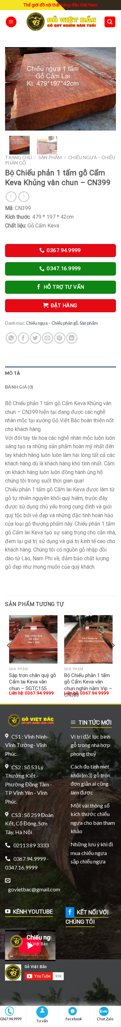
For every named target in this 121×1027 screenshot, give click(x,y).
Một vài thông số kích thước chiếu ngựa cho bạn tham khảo (93, 818)
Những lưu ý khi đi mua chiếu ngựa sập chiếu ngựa (92, 852)
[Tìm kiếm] (110, 22)
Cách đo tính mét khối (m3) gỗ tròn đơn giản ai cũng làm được (90, 779)
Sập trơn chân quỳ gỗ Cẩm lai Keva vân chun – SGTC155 (32, 682)
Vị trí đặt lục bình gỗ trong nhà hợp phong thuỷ (90, 745)
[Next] (105, 88)
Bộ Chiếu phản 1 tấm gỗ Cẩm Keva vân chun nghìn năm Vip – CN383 (88, 685)
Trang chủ (18, 157)
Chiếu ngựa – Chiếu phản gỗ (52, 323)
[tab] (60, 373)
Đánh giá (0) (19, 387)
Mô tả (12, 373)
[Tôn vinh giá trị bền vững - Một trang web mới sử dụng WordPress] (60, 21)
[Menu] (11, 22)
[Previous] (16, 88)
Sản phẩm (50, 157)
